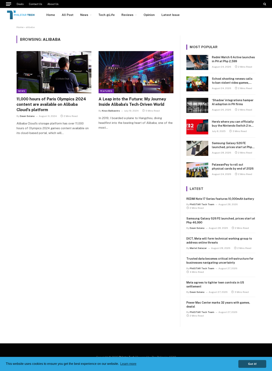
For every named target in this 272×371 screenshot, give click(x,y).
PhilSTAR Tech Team (202, 204)
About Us (53, 4)
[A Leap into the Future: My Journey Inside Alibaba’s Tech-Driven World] (136, 72)
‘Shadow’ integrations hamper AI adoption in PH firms (232, 102)
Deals (20, 4)
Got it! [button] (252, 363)
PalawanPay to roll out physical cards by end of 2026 (232, 166)
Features (106, 91)
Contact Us (35, 4)
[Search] (264, 4)
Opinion (149, 15)
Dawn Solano (27, 116)
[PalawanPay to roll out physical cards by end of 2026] (197, 169)
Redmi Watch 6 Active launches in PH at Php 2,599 (233, 59)
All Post (67, 15)
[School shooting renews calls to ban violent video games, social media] (197, 83)
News (84, 15)
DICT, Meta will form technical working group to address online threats (219, 240)
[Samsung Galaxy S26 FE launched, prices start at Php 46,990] (197, 148)
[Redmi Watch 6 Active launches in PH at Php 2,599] (197, 62)
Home (50, 15)
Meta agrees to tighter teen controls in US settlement (215, 284)
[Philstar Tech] (21, 15)
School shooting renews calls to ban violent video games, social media (232, 81)
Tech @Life (106, 15)
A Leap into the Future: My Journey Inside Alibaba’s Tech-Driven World (132, 102)
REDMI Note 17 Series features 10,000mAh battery (220, 198)
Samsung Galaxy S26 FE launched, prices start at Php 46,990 (232, 145)
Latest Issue (170, 15)
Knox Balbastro (111, 110)
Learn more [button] (128, 363)
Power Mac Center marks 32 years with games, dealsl (218, 304)
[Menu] (8, 4)
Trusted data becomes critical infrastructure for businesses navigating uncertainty (219, 260)
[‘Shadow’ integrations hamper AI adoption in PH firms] (197, 105)
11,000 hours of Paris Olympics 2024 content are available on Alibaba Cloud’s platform (51, 104)
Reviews (127, 15)
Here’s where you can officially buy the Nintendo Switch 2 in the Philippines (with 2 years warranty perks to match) (233, 124)
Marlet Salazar (198, 248)
